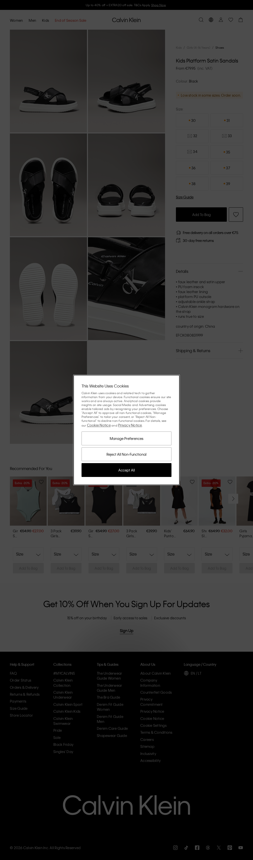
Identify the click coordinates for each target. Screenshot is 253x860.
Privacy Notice (130, 425)
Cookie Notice (99, 425)
